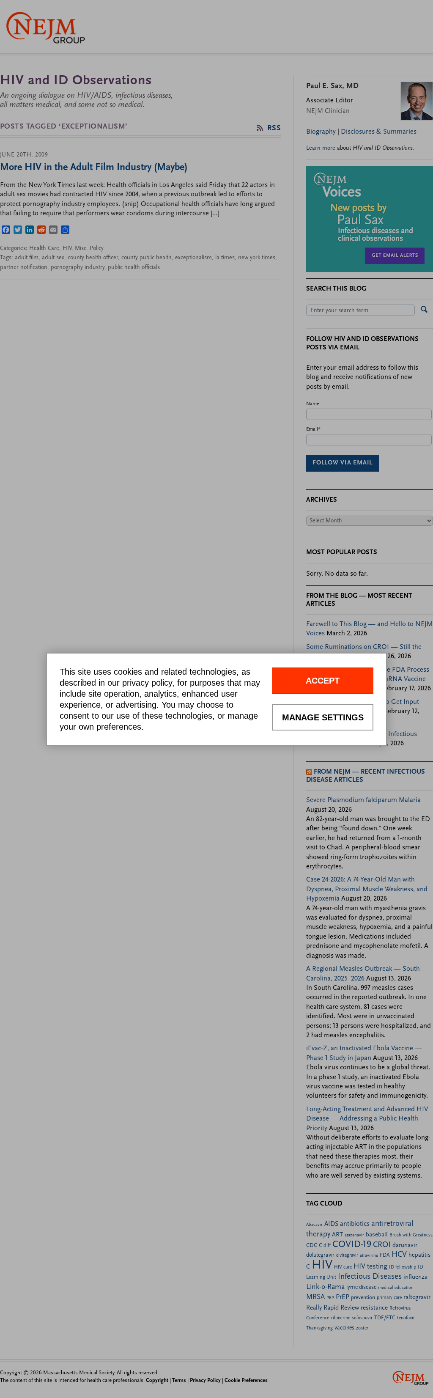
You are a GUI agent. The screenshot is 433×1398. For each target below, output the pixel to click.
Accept (323, 680)
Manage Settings (323, 717)
